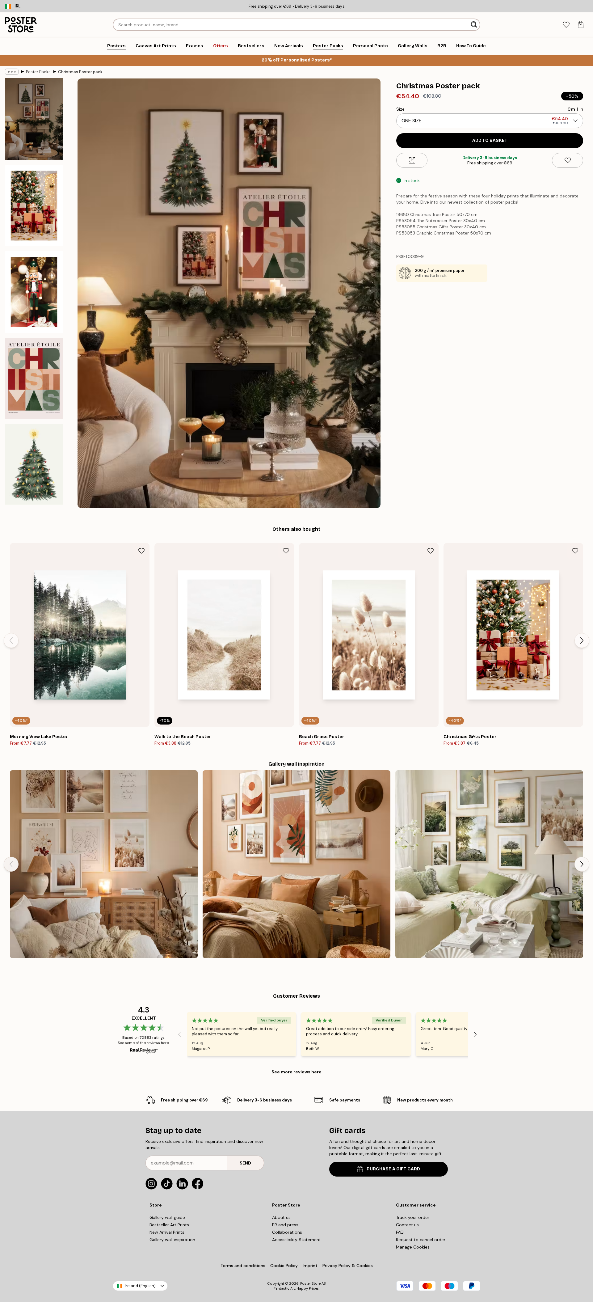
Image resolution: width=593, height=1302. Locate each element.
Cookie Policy (284, 1265)
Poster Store (310, 1283)
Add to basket (489, 140)
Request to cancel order (420, 1239)
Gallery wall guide (167, 1217)
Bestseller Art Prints (169, 1225)
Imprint (310, 1265)
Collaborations (287, 1232)
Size (400, 109)
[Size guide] (411, 160)
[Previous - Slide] (11, 640)
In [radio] (581, 109)
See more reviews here (296, 1072)
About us (281, 1217)
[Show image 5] (34, 464)
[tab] (566, 25)
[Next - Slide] (581, 640)
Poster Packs (38, 71)
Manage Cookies (413, 1247)
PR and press (285, 1225)
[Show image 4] (34, 378)
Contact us (407, 1225)
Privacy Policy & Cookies (347, 1265)
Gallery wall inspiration (172, 1239)
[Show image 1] (34, 119)
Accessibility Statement (296, 1239)
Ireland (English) (140, 1285)
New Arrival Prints (166, 1232)
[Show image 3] (34, 291)
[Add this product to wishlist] (567, 160)
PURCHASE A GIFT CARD (393, 1169)
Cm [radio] (571, 109)
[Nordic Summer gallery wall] (489, 864)
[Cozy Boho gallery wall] (104, 864)
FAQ (400, 1232)
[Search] (474, 25)
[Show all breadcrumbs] (12, 72)
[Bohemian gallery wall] (296, 864)
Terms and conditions (243, 1265)
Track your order (412, 1217)
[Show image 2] (34, 205)
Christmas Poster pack (80, 71)
